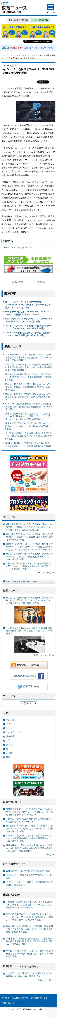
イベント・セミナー (19, 55)
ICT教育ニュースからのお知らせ (21, 966)
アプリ (9, 744)
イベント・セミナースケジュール (22, 581)
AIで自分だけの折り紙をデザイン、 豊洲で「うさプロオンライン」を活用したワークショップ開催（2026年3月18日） (29, 829)
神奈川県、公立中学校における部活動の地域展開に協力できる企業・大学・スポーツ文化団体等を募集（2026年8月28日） (28, 367)
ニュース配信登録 (40, 20)
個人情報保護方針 (20, 998)
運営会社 (6, 998)
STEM (9, 753)
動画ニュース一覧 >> (44, 655)
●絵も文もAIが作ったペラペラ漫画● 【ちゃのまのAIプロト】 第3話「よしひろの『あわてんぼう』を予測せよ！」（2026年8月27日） (30, 527)
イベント (10, 724)
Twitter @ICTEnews (29, 686)
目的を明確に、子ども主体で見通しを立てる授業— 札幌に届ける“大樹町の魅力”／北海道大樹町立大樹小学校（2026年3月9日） (29, 848)
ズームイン (9, 517)
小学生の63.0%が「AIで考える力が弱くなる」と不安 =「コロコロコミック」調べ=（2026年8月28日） (28, 426)
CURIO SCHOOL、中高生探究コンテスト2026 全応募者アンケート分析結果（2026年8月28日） (28, 444)
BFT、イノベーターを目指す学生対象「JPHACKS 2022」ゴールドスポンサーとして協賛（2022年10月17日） (28, 305)
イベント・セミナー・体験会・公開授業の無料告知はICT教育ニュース (29, 883)
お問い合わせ (8, 1003)
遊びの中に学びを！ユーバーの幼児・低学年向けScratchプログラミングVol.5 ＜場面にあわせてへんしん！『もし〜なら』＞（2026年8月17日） (29, 547)
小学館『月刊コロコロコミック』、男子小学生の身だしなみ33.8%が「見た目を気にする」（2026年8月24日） (29, 953)
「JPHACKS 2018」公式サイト (16, 247)
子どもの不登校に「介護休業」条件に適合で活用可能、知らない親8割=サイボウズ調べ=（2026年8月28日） (28, 436)
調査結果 (10, 736)
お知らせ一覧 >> (46, 980)
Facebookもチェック (29, 676)
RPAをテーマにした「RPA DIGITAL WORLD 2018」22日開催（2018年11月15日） (26, 313)
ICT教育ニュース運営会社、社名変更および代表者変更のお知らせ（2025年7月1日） (29, 974)
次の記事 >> (39, 282)
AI (7, 749)
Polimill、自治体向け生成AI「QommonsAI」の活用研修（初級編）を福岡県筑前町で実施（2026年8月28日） (28, 387)
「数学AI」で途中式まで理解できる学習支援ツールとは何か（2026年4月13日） (29, 820)
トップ (4, 55)
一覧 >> (50, 854)
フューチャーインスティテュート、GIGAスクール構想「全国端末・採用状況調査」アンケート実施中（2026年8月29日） (28, 357)
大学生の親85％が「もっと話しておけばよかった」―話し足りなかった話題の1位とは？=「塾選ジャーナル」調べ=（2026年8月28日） (27, 416)
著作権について (38, 998)
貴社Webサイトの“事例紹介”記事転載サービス (28, 871)
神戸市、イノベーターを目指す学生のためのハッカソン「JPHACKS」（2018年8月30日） (28, 327)
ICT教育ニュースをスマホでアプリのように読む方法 (29, 876)
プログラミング (13, 732)
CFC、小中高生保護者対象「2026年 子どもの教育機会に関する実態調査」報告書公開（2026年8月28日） (28, 407)
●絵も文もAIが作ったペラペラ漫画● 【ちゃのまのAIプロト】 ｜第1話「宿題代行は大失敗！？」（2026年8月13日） (30, 556)
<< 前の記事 (17, 282)
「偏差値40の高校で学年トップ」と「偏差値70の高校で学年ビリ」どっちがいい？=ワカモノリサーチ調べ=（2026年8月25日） (29, 904)
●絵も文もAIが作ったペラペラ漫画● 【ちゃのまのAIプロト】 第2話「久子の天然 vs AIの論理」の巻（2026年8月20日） (30, 537)
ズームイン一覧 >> (45, 572)
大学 (8, 740)
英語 (8, 757)
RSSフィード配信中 (29, 665)
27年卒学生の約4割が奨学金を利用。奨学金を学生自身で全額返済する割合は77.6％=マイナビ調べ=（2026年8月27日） (29, 941)
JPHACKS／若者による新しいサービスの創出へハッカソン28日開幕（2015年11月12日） (28, 334)
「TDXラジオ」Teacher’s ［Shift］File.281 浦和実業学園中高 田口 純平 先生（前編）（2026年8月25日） (29, 631)
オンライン (11, 720)
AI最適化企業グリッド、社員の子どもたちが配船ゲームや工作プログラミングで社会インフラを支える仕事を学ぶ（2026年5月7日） (29, 812)
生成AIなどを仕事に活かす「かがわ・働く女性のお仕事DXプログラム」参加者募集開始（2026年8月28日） (28, 377)
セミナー (10, 728)
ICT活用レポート (12, 802)
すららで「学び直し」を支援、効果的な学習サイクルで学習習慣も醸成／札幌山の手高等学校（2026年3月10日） (29, 838)
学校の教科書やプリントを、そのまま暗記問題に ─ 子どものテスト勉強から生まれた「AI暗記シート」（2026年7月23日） (29, 566)
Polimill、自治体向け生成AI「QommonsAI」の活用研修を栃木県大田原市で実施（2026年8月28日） (28, 397)
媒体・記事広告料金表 (18, 20)
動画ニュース (10, 590)
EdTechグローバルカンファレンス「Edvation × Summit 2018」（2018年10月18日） (28, 320)
